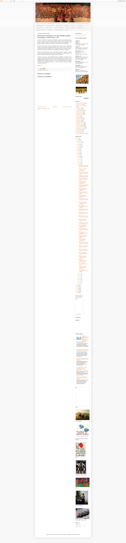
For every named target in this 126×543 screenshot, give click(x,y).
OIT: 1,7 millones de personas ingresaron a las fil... (82, 264)
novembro (79, 142)
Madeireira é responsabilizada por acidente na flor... (82, 260)
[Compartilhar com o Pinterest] (45, 68)
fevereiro (79, 156)
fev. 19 (80, 164)
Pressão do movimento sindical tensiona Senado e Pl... (83, 229)
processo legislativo (80, 125)
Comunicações (79, 108)
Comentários (79, 526)
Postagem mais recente (42, 106)
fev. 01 (80, 281)
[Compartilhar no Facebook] (43, 68)
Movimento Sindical (50, 25)
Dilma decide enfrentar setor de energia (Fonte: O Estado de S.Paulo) (82, 378)
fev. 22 (80, 162)
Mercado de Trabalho (40, 29)
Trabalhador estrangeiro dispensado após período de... (83, 250)
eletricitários (78, 120)
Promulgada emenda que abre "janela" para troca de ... (83, 210)
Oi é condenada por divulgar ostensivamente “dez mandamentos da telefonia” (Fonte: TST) (81, 368)
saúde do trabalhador (80, 126)
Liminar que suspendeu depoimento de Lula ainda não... (82, 189)
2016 (78, 139)
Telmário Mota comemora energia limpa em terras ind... (83, 213)
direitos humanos (79, 118)
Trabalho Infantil (39, 27)
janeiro (79, 283)
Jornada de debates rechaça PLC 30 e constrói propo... (82, 240)
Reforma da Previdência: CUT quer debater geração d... (82, 226)
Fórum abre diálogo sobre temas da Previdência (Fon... (83, 179)
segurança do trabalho (80, 128)
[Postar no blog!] (41, 68)
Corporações (50, 29)
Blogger (78, 534)
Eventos (64, 23)
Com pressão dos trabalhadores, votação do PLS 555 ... (83, 233)
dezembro (79, 141)
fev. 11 (80, 275)
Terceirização (79, 25)
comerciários (78, 117)
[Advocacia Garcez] (79, 313)
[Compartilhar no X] (42, 68)
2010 (78, 292)
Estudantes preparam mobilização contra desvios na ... (82, 267)
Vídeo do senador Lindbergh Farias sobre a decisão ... (83, 270)
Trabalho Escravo (48, 27)
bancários (78, 116)
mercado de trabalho (80, 122)
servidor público (79, 129)
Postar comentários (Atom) (45, 108)
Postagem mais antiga (67, 106)
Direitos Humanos (71, 23)
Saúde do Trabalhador (59, 27)
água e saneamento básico (81, 133)
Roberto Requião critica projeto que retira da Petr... (82, 220)
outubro (79, 144)
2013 (78, 288)
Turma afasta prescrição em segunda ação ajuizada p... (83, 243)
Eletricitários (66, 25)
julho (79, 148)
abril (78, 153)
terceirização (78, 130)
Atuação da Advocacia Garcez (54, 23)
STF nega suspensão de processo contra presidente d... (82, 169)
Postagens (79, 524)
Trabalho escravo (79, 114)
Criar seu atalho (78, 314)
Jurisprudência (80, 27)
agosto (79, 147)
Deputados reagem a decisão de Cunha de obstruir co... (82, 196)
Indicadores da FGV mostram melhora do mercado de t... (82, 182)
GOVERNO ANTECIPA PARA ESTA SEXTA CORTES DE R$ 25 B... (83, 186)
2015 (78, 285)
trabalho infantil (79, 132)
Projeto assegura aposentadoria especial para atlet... (83, 206)
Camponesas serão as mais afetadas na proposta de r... (83, 199)
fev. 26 (80, 157)
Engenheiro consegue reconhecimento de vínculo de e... (82, 257)
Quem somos (43, 23)
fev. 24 (80, 159)
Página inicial (54, 106)
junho (79, 150)
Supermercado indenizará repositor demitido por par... (83, 246)
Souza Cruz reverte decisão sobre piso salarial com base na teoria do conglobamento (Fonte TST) (82, 350)
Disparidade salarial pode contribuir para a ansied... (83, 176)
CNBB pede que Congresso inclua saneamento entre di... (83, 166)
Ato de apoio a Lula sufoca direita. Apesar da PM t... (83, 223)
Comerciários (59, 25)
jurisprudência (79, 121)
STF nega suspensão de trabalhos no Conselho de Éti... (82, 192)
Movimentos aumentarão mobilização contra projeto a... (82, 236)
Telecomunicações (40, 25)
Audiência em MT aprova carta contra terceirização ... (83, 216)
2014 (78, 286)
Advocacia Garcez (79, 104)
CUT (41, 65)
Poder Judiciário (79, 112)
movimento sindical (79, 124)
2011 (78, 291)
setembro (79, 145)
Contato (66, 29)
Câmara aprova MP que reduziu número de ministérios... (82, 203)
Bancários (73, 25)
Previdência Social (45, 70)
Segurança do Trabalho (70, 27)
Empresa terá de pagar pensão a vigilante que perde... (82, 253)
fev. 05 (80, 278)
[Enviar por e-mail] (40, 68)
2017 (78, 138)
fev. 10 (80, 276)
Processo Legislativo (59, 29)
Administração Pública (80, 103)
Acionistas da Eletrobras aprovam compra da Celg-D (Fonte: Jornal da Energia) (82, 359)
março (79, 155)
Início (37, 23)
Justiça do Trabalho (79, 110)
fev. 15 (80, 273)
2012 (78, 289)
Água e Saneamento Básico (83, 23)
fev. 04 (80, 279)
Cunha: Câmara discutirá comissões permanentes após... (83, 173)
